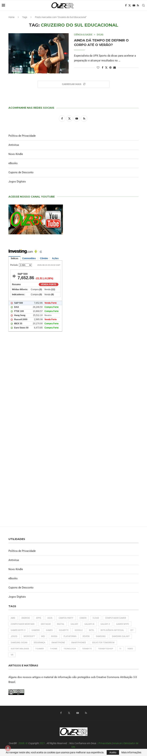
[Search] (143, 5)
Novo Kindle (15, 154)
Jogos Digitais (17, 181)
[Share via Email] (114, 67)
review (86, 636)
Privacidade (105, 743)
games (49, 630)
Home (11, 17)
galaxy (74, 624)
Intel (91, 630)
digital (60, 624)
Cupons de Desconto (21, 172)
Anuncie (117, 743)
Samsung (101, 636)
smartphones (78, 642)
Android (25, 618)
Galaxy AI (89, 624)
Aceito (112, 752)
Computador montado (23, 624)
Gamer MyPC (122, 624)
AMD (13, 618)
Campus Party (66, 618)
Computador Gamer (115, 618)
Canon (83, 618)
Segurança (39, 642)
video (130, 649)
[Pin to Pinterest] (110, 67)
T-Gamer (39, 649)
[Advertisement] (73, 384)
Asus (49, 618)
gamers (36, 630)
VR (12, 655)
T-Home (53, 649)
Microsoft (29, 636)
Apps (38, 618)
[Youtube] (134, 5)
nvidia (54, 636)
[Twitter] (129, 5)
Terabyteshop (105, 649)
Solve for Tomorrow (103, 642)
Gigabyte (63, 630)
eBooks (13, 163)
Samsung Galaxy (121, 636)
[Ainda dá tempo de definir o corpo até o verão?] (38, 53)
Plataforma (70, 636)
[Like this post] (98, 67)
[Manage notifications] (8, 748)
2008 (21, 743)
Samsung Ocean (19, 642)
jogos (14, 636)
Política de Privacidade (22, 135)
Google (79, 630)
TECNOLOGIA (70, 649)
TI (120, 649)
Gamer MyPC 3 (18, 630)
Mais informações (131, 752)
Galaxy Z (105, 624)
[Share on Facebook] (102, 67)
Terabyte (87, 649)
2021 (42, 743)
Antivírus (13, 145)
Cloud (96, 618)
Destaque (46, 624)
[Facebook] (126, 5)
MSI (43, 636)
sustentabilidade (20, 649)
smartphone (58, 642)
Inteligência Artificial (112, 630)
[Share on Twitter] (106, 67)
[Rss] (138, 5)
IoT (132, 630)
